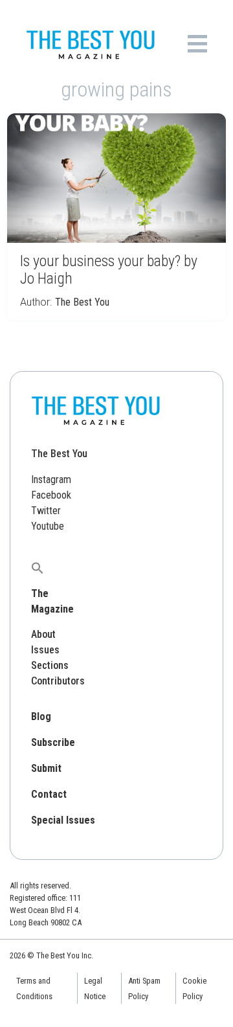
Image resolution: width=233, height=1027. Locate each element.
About (43, 634)
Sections (50, 665)
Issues (45, 650)
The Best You (82, 302)
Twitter (46, 510)
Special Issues (63, 820)
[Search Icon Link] (37, 567)
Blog (41, 716)
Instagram (51, 479)
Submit (46, 768)
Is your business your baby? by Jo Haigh (108, 270)
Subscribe (53, 742)
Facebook (51, 495)
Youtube (47, 526)
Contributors (58, 681)
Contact (49, 794)
